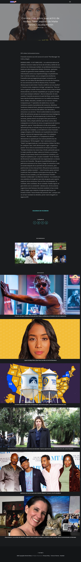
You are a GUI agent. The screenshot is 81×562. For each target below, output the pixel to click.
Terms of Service (55, 555)
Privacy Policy (46, 555)
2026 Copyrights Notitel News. (24, 555)
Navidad (62, 555)
